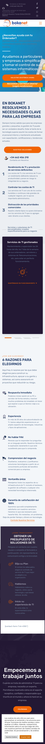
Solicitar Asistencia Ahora (22, 77)
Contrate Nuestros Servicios (22, 520)
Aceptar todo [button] (25, 737)
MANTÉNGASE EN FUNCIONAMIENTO (21, 283)
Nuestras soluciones (22, 150)
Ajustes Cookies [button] (11, 737)
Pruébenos (22, 709)
